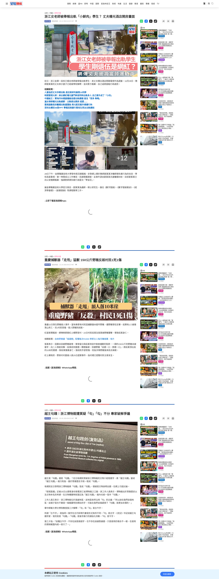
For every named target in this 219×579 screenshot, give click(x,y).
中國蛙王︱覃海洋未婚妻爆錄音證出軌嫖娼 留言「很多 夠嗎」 (72, 98)
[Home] (16, 3)
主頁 (46, 13)
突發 (160, 107)
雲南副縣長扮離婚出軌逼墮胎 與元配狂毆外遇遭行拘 (68, 105)
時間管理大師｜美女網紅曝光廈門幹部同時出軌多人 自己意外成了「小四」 (78, 95)
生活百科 (161, 59)
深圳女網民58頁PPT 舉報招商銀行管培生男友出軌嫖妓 (69, 108)
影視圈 (161, 48)
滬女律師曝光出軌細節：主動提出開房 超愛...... (65, 101)
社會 (160, 142)
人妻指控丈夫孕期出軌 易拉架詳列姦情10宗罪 (65, 92)
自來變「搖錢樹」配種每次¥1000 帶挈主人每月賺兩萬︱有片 (84, 339)
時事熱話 (161, 36)
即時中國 (58, 13)
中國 (51, 13)
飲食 (160, 130)
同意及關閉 (167, 574)
